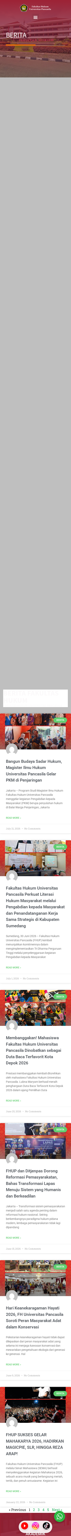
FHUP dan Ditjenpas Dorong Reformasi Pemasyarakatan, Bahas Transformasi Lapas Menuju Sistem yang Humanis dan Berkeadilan (33, 1184)
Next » (57, 1509)
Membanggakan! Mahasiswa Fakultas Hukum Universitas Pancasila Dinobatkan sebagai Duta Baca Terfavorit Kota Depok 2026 (33, 1050)
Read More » (13, 817)
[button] (35, 17)
